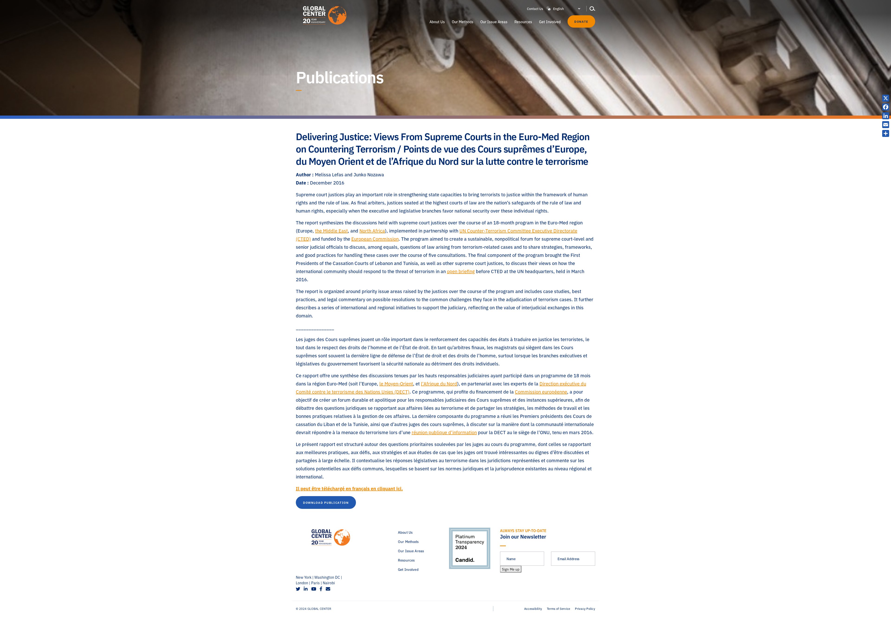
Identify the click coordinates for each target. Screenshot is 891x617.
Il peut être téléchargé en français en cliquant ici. (349, 488)
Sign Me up (511, 569)
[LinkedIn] (885, 115)
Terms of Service (558, 608)
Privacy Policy (585, 608)
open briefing (461, 271)
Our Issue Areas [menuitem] (493, 21)
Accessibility (533, 608)
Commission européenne (541, 391)
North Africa (372, 230)
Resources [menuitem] (523, 21)
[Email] (885, 124)
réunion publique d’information (444, 432)
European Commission (375, 238)
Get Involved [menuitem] (550, 21)
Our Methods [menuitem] (462, 21)
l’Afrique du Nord (439, 383)
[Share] (885, 133)
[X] (885, 98)
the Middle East (331, 230)
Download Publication (326, 502)
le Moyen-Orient (396, 383)
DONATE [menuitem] (581, 21)
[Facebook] (885, 107)
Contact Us (535, 8)
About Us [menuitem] (437, 21)
